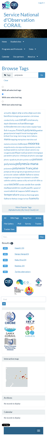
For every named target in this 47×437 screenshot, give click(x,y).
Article (38, 218)
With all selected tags (11, 90)
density (35, 120)
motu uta (14, 147)
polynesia (9, 163)
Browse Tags (15, 68)
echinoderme (10, 126)
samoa (19, 180)
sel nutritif (31, 180)
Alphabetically (14, 210)
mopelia (7, 147)
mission (14, 144)
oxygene (7, 153)
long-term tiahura (29, 136)
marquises (22, 139)
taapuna (21, 191)
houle (24, 133)
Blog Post (27, 218)
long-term (18, 136)
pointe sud (27, 159)
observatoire (30, 150)
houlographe (32, 133)
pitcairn (20, 159)
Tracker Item (9, 229)
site (38, 180)
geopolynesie (9, 133)
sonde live (29, 184)
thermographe (33, 195)
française (12, 130)
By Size (25, 210)
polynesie (8, 168)
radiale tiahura (26, 174)
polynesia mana (26, 164)
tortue (26, 198)
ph (29, 155)
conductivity (9, 120)
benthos (8, 116)
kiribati (7, 136)
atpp (30, 112)
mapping (13, 139)
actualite (7, 113)
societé (14, 184)
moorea (33, 143)
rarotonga (16, 177)
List (37, 210)
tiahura (7, 198)
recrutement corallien (29, 177)
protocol (36, 172)
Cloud (31, 210)
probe (12, 172)
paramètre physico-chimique (15, 155)
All (5, 218)
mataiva (7, 144)
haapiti (18, 133)
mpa (20, 147)
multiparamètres (11, 150)
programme (27, 172)
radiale (15, 174)
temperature (11, 194)
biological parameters (21, 116)
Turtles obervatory (23, 271)
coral (29, 120)
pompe (6, 172)
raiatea (36, 174)
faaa (39, 127)
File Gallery (9, 224)
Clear (6, 80)
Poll (19, 224)
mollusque (23, 143)
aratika (25, 113)
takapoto (34, 191)
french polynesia (26, 130)
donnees (13, 123)
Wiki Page (14, 218)
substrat (13, 191)
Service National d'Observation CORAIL (21, 20)
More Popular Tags (24, 207)
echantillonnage (26, 123)
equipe (34, 127)
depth (6, 123)
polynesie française (25, 168)
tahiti (27, 191)
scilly (25, 180)
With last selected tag (12, 105)
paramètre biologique (34, 153)
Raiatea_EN (19, 266)
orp (37, 150)
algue (14, 112)
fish (6, 130)
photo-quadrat (10, 159)
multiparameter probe (31, 147)
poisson (37, 159)
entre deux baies (24, 127)
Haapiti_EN (19, 248)
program (18, 172)
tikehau (14, 198)
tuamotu (34, 198)
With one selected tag (12, 97)
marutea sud (32, 139)
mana (7, 139)
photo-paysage (36, 155)
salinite (7, 180)
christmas (35, 116)
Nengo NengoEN (22, 254)
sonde (21, 184)
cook (17, 120)
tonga (20, 198)
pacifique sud (18, 152)
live (11, 136)
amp (19, 112)
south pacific (27, 187)
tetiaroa (23, 195)
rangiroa (7, 177)
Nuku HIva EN (20, 260)
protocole (8, 174)
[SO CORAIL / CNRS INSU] (9, 4)
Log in (41, 3)
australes (37, 113)
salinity (13, 180)
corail (22, 119)
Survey (28, 224)
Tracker (38, 224)
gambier (39, 130)
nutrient (21, 150)
